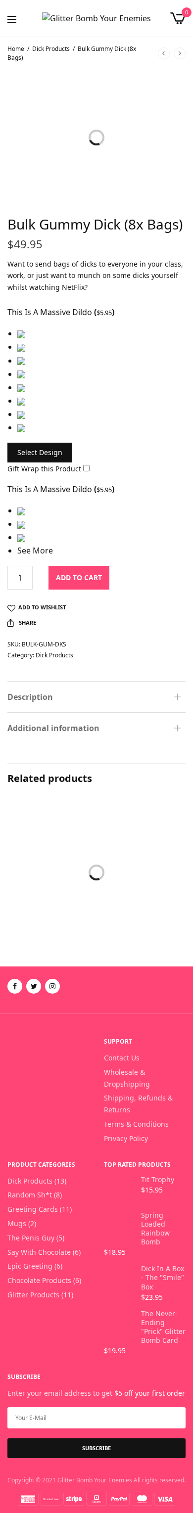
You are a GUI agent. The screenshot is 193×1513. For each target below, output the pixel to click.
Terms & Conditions (136, 1124)
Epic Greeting (35, 894)
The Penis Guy (30, 1237)
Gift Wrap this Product (44, 468)
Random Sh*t (29, 1194)
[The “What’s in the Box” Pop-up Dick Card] (51, 841)
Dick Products (51, 49)
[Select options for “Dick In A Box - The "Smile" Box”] (113, 871)
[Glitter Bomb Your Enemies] (96, 18)
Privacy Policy (126, 1138)
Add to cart (79, 577)
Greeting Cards (32, 1209)
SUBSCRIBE (96, 1448)
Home (15, 49)
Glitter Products (33, 1294)
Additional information (53, 728)
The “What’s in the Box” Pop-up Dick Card (49, 917)
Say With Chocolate (39, 1252)
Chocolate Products (138, 894)
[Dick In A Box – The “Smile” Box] (142, 841)
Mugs (16, 1223)
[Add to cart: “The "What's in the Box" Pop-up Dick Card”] (22, 871)
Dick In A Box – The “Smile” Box (142, 912)
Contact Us (122, 1057)
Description (30, 696)
